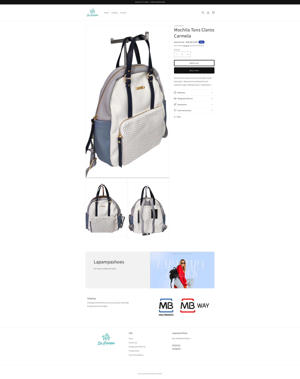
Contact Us (133, 343)
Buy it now (194, 70)
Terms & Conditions (136, 355)
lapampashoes (146, 373)
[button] (203, 12)
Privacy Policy (134, 351)
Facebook (176, 345)
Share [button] (179, 117)
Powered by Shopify (156, 373)
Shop (131, 338)
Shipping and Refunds (137, 347)
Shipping (186, 45)
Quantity (177, 50)
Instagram (176, 348)
